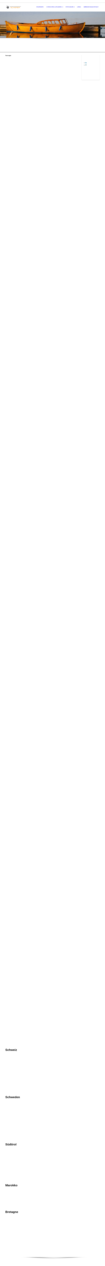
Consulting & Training (54, 7)
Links (79, 7)
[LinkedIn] (86, 62)
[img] (13, 7)
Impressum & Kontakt (91, 7)
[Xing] (85, 65)
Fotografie (70, 7)
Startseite (40, 7)
